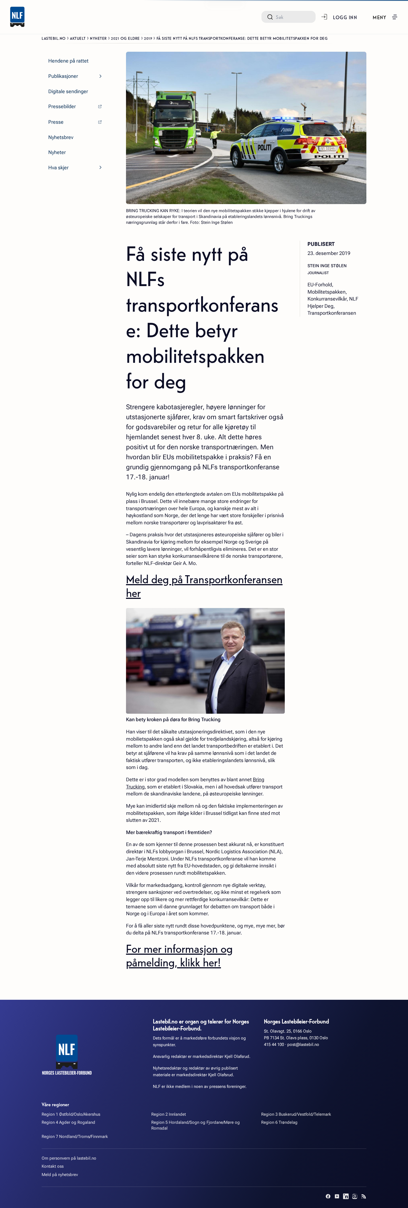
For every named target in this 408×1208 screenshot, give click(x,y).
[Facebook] (328, 1196)
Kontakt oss (53, 1166)
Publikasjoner (63, 76)
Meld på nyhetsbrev (60, 1174)
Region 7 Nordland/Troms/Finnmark (75, 1136)
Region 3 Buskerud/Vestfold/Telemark (296, 1114)
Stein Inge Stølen (327, 265)
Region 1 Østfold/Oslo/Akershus (71, 1114)
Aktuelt (78, 38)
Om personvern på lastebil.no (69, 1158)
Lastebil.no (54, 38)
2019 (148, 38)
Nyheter (98, 38)
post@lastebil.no (303, 1044)
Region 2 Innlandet (168, 1114)
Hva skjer (58, 167)
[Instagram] (354, 1196)
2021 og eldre (125, 38)
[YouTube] (337, 1196)
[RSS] (363, 1196)
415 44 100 (274, 1044)
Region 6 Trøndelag (279, 1122)
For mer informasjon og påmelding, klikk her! (179, 955)
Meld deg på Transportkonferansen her (204, 585)
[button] (385, 17)
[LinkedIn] (346, 1196)
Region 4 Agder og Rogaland (68, 1122)
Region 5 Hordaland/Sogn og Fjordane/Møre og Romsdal (195, 1125)
